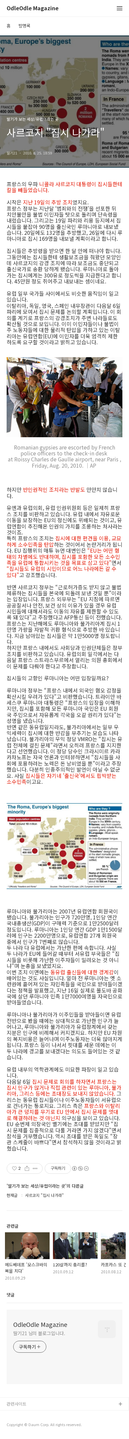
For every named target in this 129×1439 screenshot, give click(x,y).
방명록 (24, 25)
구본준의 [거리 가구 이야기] (32, 1425)
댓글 (11, 1294)
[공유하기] (27, 1168)
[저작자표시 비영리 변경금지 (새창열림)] (80, 1168)
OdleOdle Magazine (33, 8)
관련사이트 (16, 1404)
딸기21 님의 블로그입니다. (39, 1333)
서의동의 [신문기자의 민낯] (31, 1415)
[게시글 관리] (35, 1168)
